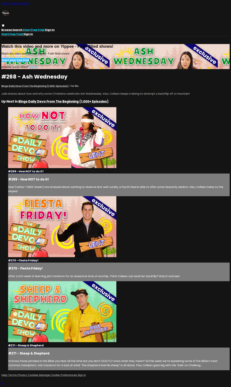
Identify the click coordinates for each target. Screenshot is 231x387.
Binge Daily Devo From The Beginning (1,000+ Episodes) (35, 86)
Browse (6, 30)
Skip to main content (15, 3)
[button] (3, 25)
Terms (12, 375)
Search (17, 30)
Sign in (50, 30)
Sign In (28, 34)
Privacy (22, 375)
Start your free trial (15, 60)
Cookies (33, 375)
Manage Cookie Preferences (58, 375)
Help (4, 375)
